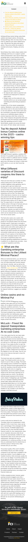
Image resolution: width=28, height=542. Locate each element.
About (14, 529)
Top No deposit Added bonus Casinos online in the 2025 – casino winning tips (15, 14)
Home (8, 529)
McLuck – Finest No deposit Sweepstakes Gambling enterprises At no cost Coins (15, 30)
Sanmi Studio (17, 538)
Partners (14, 532)
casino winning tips (12, 267)
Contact (21, 532)
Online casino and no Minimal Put (14, 26)
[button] (25, 3)
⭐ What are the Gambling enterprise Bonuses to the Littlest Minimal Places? (14, 23)
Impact (20, 529)
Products (7, 532)
